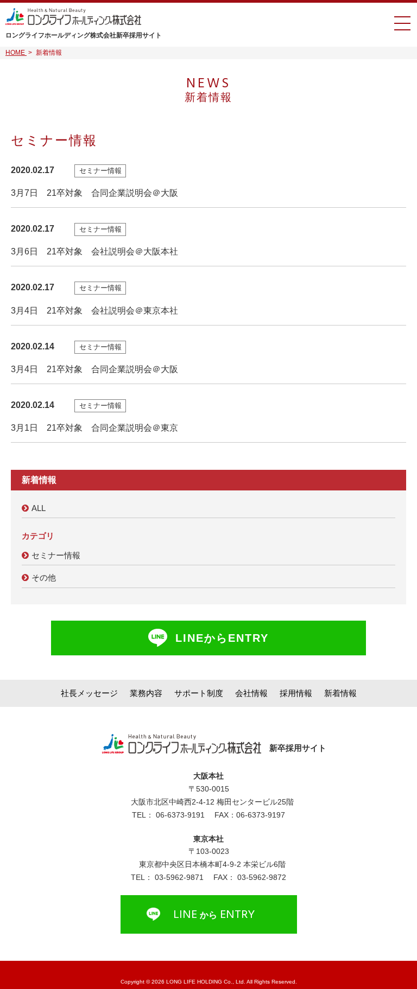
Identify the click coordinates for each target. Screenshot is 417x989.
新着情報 (340, 693)
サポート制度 (198, 693)
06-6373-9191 (180, 815)
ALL (38, 508)
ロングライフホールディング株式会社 (83, 35)
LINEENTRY (214, 915)
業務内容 (146, 693)
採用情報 (296, 693)
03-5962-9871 (179, 877)
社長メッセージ (89, 693)
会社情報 (251, 693)
